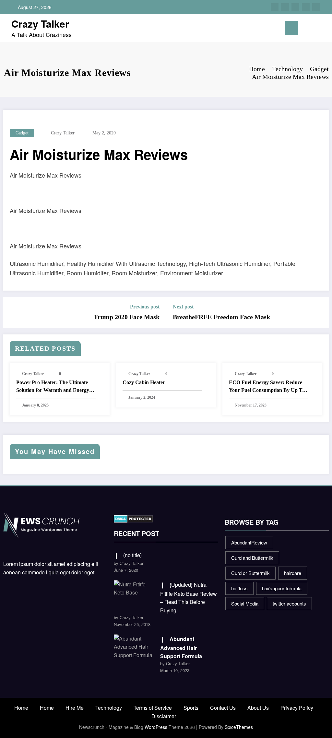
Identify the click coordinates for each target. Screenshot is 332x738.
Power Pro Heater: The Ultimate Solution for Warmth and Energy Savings (52, 387)
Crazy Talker (40, 24)
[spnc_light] (323, 28)
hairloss (239, 588)
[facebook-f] (275, 7)
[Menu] (291, 28)
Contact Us (223, 707)
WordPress (156, 727)
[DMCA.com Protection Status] (133, 518)
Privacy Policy (296, 707)
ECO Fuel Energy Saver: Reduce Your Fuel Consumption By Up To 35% (267, 387)
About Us (258, 707)
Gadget (22, 133)
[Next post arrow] (319, 312)
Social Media (244, 603)
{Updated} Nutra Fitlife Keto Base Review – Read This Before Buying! (188, 597)
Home (21, 707)
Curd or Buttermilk (250, 572)
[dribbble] (295, 7)
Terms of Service (153, 707)
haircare (292, 572)
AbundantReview (249, 542)
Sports (191, 707)
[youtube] (316, 7)
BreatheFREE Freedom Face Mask (221, 316)
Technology (108, 707)
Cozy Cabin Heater (144, 382)
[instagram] (306, 7)
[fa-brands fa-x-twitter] (285, 7)
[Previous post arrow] (12, 312)
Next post (183, 306)
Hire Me (74, 707)
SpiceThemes (239, 727)
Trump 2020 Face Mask (127, 316)
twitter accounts (289, 603)
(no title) (132, 555)
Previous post (145, 306)
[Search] (312, 29)
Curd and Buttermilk (252, 557)
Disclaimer (163, 716)
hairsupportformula (282, 588)
